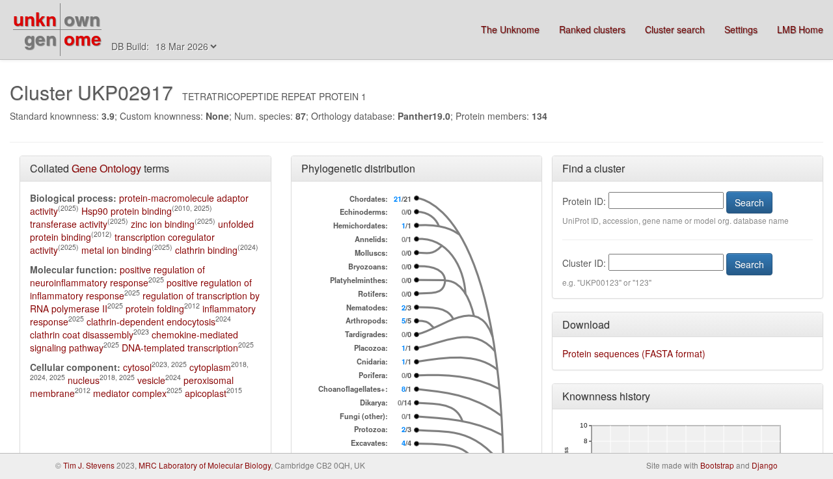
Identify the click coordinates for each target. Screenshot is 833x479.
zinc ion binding (163, 223)
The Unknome (510, 29)
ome (83, 38)
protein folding (155, 308)
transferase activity (68, 223)
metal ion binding (116, 249)
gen (40, 38)
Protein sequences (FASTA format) (633, 353)
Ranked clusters (592, 29)
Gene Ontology (106, 168)
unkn (35, 18)
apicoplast (205, 393)
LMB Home (800, 29)
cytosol (137, 367)
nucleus (84, 380)
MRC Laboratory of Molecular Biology (205, 465)
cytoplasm (210, 367)
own (82, 18)
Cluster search (675, 29)
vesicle (151, 380)
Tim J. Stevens (89, 465)
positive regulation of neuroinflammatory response (117, 276)
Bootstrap (717, 465)
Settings (741, 29)
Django (765, 465)
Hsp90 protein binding (126, 210)
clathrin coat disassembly (81, 334)
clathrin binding (206, 249)
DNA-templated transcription (180, 347)
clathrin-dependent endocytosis (151, 321)
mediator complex (130, 393)
